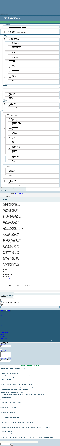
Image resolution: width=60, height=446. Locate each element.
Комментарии (5, 99)
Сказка (13, 58)
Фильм (13, 74)
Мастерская (5, 85)
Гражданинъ (5, 86)
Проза (10, 51)
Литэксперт (2, 321)
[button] (30, 110)
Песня (13, 80)
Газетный (36, 443)
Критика (10, 67)
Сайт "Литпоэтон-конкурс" (5, 329)
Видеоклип (14, 76)
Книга (41, 443)
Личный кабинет (3, 338)
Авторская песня (15, 78)
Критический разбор (16, 70)
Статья (13, 61)
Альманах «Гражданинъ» (14, 39)
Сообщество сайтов (7, 24)
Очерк (13, 63)
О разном (11, 98)
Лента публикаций (13, 38)
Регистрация (3, 344)
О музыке (11, 95)
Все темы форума (12, 91)
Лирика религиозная (16, 47)
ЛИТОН (4, 14)
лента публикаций (4, 332)
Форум (8, 167)
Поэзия (10, 40)
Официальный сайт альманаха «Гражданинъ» (17, 27)
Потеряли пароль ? (6, 349)
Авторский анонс (12, 103)
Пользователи (5, 100)
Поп (12, 81)
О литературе (12, 93)
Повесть (13, 53)
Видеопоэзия (14, 72)
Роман (13, 55)
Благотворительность (4, 317)
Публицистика (12, 60)
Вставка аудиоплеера (15, 108)
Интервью (14, 66)
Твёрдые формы (15, 49)
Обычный (31, 443)
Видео (10, 71)
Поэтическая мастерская (5, 319)
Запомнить (4, 348)
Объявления (2, 336)
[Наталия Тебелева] (5, 284)
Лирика (13, 42)
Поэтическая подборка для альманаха (17, 87)
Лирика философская (16, 46)
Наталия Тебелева (8, 279)
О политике (11, 94)
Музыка (10, 77)
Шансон (13, 83)
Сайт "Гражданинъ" (4, 331)
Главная (4, 35)
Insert (12, 444)
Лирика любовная (15, 43)
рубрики (2, 334)
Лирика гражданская (16, 44)
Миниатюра (14, 56)
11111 (2, 315)
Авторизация (3, 350)
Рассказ (13, 52)
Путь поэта (8, 166)
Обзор (13, 62)
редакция (2, 325)
